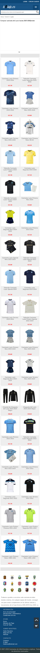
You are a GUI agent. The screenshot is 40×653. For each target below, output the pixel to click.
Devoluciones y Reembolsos (12, 613)
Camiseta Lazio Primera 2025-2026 (10, 79)
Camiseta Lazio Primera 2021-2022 (30, 467)
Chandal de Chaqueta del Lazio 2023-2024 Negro (10, 408)
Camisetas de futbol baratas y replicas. (22, 649)
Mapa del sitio (7, 633)
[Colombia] (34, 584)
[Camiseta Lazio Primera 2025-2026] (10, 67)
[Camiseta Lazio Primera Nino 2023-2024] (10, 336)
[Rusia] (27, 577)
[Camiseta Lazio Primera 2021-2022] (29, 455)
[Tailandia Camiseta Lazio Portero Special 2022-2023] (29, 306)
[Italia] (5, 584)
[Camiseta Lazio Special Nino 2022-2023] (10, 246)
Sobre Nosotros (8, 631)
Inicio (2, 17)
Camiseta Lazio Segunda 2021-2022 (10, 497)
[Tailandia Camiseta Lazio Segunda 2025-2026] (29, 67)
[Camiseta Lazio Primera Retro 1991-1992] (29, 545)
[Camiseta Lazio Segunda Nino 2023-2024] (10, 366)
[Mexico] (19, 590)
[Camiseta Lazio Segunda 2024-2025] (29, 157)
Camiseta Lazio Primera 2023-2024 (30, 228)
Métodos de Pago (8, 623)
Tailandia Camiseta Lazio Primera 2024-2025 (10, 169)
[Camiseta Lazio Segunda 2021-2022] (10, 485)
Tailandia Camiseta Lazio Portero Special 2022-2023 (30, 319)
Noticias (5, 634)
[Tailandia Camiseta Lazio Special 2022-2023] (29, 246)
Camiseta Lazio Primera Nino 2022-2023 (10, 467)
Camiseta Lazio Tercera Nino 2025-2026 (10, 139)
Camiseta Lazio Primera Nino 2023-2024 (10, 348)
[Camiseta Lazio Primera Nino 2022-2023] (10, 455)
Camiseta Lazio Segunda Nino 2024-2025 (10, 229)
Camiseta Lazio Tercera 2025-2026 (10, 109)
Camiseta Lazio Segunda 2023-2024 (30, 288)
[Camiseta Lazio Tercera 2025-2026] (10, 97)
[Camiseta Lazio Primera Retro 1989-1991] (10, 545)
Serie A (7, 17)
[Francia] (27, 584)
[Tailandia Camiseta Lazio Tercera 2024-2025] (10, 187)
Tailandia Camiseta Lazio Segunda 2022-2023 (29, 438)
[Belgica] (12, 590)
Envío (5, 621)
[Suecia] (5, 590)
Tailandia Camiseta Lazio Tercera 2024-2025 (10, 199)
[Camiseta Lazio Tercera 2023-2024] (10, 306)
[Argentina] (19, 577)
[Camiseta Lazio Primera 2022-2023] (10, 426)
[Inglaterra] (19, 584)
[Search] (37, 12)
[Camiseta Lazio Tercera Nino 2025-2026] (10, 127)
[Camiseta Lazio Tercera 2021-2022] (29, 485)
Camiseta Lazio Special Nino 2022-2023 (10, 258)
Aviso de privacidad (9, 612)
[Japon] (27, 590)
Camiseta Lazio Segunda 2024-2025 (30, 169)
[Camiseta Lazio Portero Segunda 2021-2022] (29, 515)
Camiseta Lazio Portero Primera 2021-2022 (10, 527)
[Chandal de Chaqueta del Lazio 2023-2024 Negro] (10, 396)
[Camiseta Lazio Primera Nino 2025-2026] (29, 97)
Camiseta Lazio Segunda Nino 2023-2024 (10, 378)
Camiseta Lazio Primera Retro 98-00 (30, 139)
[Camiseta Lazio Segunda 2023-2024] (29, 276)
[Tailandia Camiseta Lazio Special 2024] (10, 276)
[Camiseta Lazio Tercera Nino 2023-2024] (29, 366)
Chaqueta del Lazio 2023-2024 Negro (29, 408)
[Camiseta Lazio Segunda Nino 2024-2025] (10, 216)
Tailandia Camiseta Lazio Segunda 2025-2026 (29, 80)
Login (25, 1)
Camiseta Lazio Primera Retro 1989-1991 (10, 557)
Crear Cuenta (34, 1)
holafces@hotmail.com (10, 644)
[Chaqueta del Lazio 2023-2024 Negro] (29, 396)
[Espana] (5, 577)
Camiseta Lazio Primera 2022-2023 (10, 437)
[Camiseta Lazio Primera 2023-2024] (29, 216)
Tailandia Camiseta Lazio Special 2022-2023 (29, 259)
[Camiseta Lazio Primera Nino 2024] (29, 187)
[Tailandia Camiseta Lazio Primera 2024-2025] (10, 157)
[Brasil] (34, 577)
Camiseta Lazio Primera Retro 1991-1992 (30, 557)
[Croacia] (34, 590)
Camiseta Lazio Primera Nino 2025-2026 (30, 109)
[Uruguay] (12, 584)
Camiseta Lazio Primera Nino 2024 (30, 198)
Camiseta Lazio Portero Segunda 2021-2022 (30, 527)
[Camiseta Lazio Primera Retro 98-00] (29, 127)
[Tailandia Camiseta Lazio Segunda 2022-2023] (29, 426)
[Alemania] (12, 577)
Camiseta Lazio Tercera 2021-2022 (30, 497)
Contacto (6, 640)
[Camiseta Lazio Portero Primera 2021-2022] (10, 515)
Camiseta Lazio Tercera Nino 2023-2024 (30, 378)
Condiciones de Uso (9, 615)
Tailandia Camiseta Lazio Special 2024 (10, 288)
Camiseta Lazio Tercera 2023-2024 (10, 318)
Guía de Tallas (7, 625)
